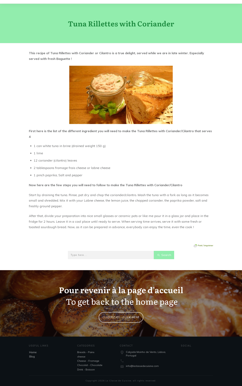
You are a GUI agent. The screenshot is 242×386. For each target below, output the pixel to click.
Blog (32, 356)
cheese (81, 356)
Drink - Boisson (86, 369)
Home (33, 352)
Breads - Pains (85, 352)
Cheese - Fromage (88, 360)
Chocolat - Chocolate (89, 365)
